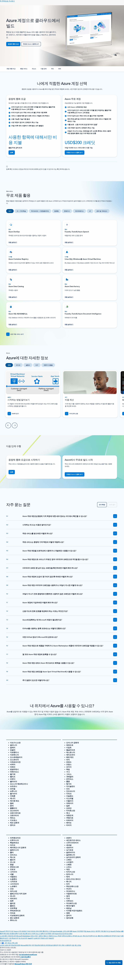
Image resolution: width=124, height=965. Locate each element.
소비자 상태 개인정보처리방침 (10, 945)
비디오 (95, 936)
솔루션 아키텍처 (45, 933)
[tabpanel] (61, 273)
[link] (11, 69)
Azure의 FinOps (115, 931)
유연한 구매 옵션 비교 (103, 931)
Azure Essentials (57, 931)
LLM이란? (37, 938)
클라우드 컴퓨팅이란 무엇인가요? (109, 936)
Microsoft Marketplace (23, 936)
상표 (72, 945)
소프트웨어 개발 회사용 (8, 936)
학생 (59, 936)
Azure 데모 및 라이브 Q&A (63, 933)
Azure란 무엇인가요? (7, 931)
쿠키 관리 (61, 945)
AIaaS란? (30, 938)
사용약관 (68, 945)
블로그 (45, 936)
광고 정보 (78, 945)
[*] (7, 166)
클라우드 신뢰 (47, 931)
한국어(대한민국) (5, 940)
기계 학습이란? (14, 938)
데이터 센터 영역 (36, 931)
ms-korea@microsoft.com (28, 954)
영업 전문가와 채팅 (115, 963)
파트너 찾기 (34, 936)
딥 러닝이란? (23, 938)
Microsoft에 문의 (26, 945)
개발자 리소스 (53, 936)
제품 (70, 931)
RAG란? (51, 938)
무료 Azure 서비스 (89, 931)
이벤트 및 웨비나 (67, 936)
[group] (90, 394)
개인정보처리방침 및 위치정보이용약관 (45, 945)
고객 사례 (66, 931)
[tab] (10, 211)
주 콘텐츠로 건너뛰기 (7, 1)
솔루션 (16, 933)
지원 (53, 933)
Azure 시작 (17, 931)
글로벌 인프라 (26, 931)
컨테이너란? (44, 938)
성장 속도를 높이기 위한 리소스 (29, 933)
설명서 (41, 936)
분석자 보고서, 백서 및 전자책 (83, 936)
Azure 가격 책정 (78, 931)
